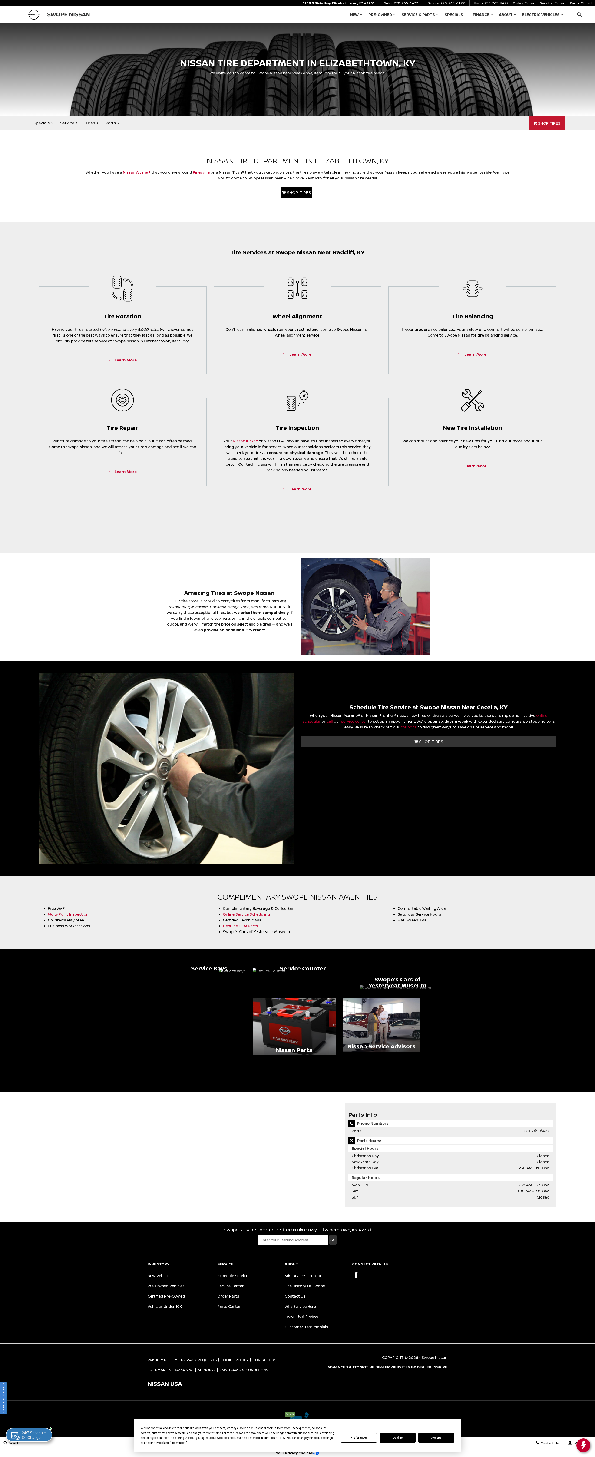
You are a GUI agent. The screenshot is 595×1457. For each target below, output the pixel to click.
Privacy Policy (162, 1359)
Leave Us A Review (301, 1316)
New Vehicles (160, 1275)
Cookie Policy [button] (276, 1438)
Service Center (230, 1285)
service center (354, 721)
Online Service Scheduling (246, 914)
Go (333, 1239)
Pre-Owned (380, 14)
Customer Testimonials (306, 1326)
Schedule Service (232, 1275)
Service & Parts (418, 14)
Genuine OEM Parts (240, 925)
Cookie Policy (235, 1359)
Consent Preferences (3, 1398)
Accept (436, 1437)
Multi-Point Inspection (68, 914)
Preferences (358, 1437)
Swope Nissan (434, 1357)
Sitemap (157, 1370)
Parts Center (229, 1306)
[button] (579, 14)
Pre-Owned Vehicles (166, 1285)
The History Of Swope (305, 1285)
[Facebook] (356, 1275)
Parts (111, 123)
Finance (481, 14)
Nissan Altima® (136, 172)
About (505, 14)
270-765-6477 (536, 1130)
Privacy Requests (199, 1359)
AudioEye (207, 1370)
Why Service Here (300, 1306)
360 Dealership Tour (303, 1275)
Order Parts (228, 1296)
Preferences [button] (178, 1442)
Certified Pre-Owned (166, 1296)
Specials (454, 14)
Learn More (125, 360)
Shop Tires (548, 123)
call (330, 721)
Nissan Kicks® (245, 441)
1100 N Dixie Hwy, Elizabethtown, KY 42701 (338, 3)
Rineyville (201, 172)
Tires (90, 123)
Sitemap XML (181, 1370)
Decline (398, 1437)
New (354, 14)
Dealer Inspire (432, 1367)
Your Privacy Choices (294, 1453)
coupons (408, 727)
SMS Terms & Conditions (243, 1370)
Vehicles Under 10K (165, 1306)
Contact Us (295, 1296)
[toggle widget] (583, 1445)
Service (67, 123)
